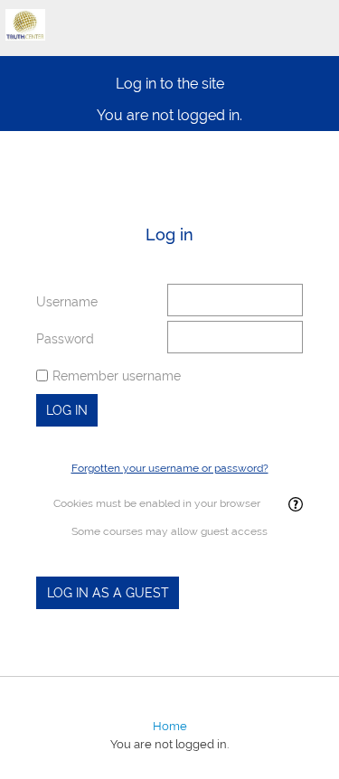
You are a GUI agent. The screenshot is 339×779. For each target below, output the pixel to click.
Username (67, 302)
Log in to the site (170, 83)
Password (65, 339)
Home (170, 726)
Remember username (116, 376)
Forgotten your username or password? (169, 468)
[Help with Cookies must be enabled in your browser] (294, 505)
